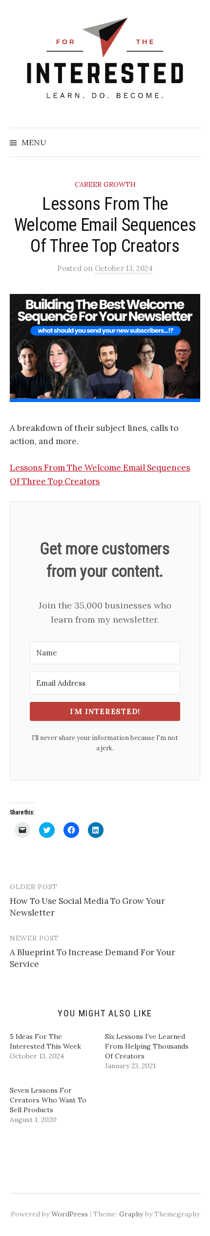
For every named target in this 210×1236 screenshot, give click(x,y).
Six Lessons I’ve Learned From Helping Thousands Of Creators (147, 1046)
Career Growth (105, 184)
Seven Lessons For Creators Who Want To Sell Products (48, 1100)
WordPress (69, 1214)
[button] (105, 348)
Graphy (131, 1214)
